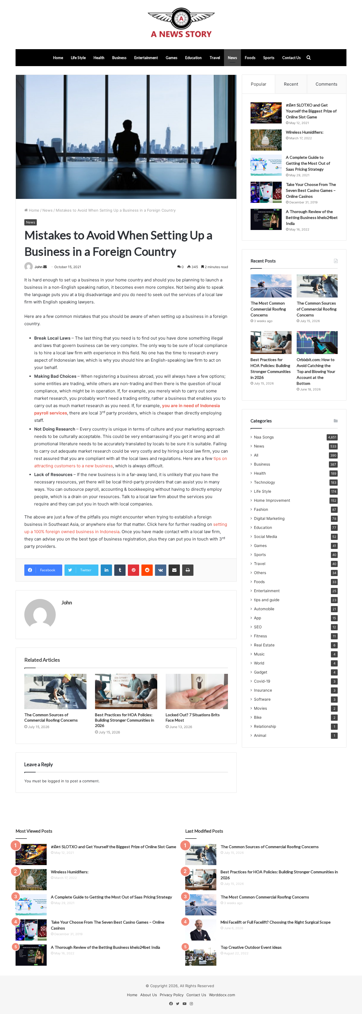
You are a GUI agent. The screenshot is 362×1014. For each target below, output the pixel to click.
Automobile (264, 609)
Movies (260, 708)
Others (260, 572)
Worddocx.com (222, 995)
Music (259, 654)
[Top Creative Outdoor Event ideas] (200, 955)
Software (262, 699)
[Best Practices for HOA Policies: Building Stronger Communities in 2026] (126, 691)
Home (58, 57)
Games (171, 57)
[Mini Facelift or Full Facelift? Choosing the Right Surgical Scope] (200, 930)
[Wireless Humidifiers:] (266, 140)
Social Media (265, 536)
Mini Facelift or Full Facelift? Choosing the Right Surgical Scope (276, 922)
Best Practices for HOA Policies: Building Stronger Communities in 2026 (124, 720)
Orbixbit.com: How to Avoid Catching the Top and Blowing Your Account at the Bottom (316, 371)
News (232, 57)
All (256, 455)
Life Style (78, 57)
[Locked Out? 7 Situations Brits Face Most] (197, 691)
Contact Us (291, 57)
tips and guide (266, 600)
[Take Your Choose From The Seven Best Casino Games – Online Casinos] (266, 192)
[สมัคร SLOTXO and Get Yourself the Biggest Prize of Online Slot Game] (266, 112)
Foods (250, 57)
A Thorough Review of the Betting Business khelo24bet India (312, 217)
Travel (215, 57)
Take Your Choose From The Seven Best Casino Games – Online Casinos (311, 190)
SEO (258, 627)
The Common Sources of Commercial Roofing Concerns (317, 309)
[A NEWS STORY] (181, 25)
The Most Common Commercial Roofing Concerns (268, 309)
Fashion (261, 509)
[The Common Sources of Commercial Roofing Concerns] (55, 691)
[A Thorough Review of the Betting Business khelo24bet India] (266, 219)
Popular (258, 84)
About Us (148, 995)
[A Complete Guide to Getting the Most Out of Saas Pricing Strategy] (266, 165)
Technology (264, 482)
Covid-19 (262, 681)
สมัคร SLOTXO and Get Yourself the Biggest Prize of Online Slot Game (311, 111)
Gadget (260, 672)
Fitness (260, 636)
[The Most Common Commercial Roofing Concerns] (271, 286)
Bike (258, 717)
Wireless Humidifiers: (305, 132)
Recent (291, 84)
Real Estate (264, 645)
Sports (268, 57)
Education (193, 57)
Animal (260, 735)
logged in (56, 781)
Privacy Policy (172, 995)
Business (119, 57)
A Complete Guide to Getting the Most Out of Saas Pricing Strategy (308, 163)
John (38, 267)
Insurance (263, 690)
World (259, 663)
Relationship (265, 726)
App (257, 618)
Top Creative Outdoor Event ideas (251, 947)
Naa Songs (264, 437)
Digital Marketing (269, 518)
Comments (326, 84)
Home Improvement (272, 500)
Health (99, 57)
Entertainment (146, 57)
